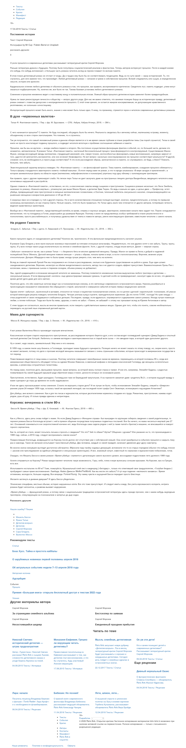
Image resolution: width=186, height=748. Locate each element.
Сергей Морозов (24, 528)
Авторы (63, 727)
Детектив (20, 525)
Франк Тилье (22, 519)
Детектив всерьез (24, 522)
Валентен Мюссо (24, 534)
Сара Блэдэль (22, 531)
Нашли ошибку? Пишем (21, 509)
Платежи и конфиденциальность (47, 745)
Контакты (64, 730)
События (20, 9)
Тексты (19, 6)
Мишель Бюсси (23, 517)
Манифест (21, 15)
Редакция (20, 18)
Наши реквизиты (20, 745)
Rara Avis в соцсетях (65, 738)
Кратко (19, 12)
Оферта (71, 745)
